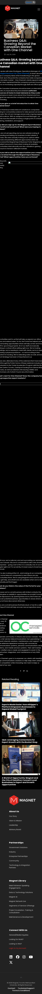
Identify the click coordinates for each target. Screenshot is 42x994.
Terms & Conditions (21, 990)
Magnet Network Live (17, 901)
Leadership (13, 825)
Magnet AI (13, 897)
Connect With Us (18, 930)
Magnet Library (17, 880)
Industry (12, 852)
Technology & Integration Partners (19, 866)
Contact (11, 988)
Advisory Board (15, 829)
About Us (14, 811)
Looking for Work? (16, 939)
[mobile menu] (39, 9)
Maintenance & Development (21, 917)
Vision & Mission (15, 820)
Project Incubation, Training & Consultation (21, 911)
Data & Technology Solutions (21, 892)
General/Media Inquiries (18, 935)
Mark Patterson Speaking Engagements (19, 886)
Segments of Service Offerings (21, 906)
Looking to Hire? (15, 944)
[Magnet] (12, 8)
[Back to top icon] (21, 977)
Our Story (13, 816)
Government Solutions (18, 847)
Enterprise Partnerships (18, 856)
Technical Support (26, 988)
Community (14, 861)
